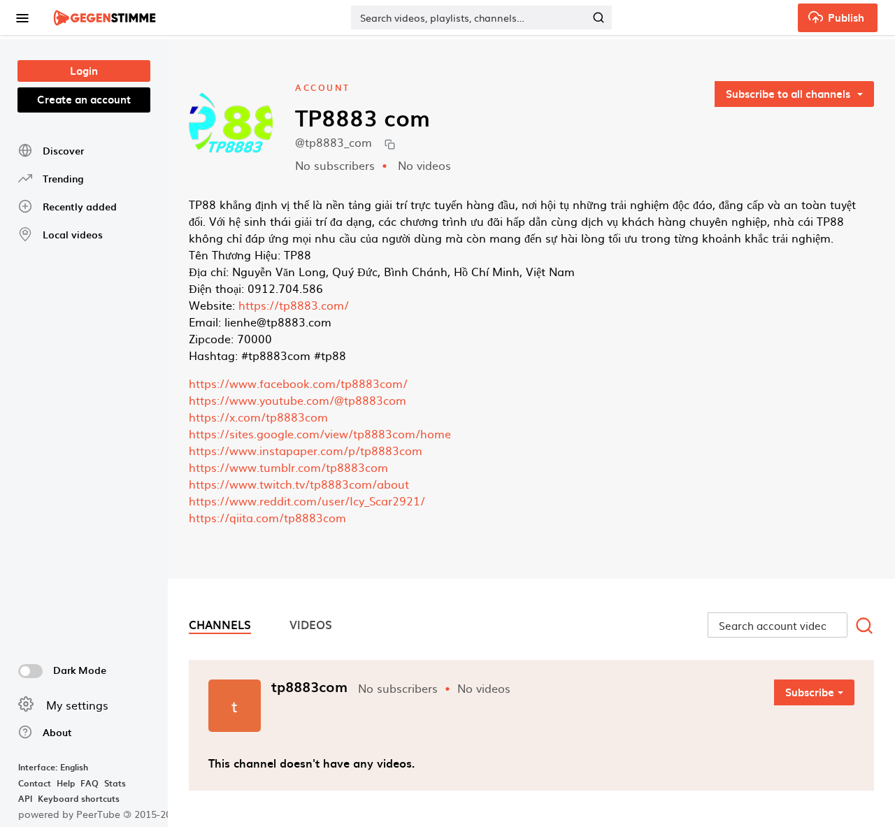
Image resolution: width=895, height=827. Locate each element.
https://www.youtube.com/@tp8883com (297, 399)
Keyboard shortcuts (79, 798)
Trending (63, 178)
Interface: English (53, 767)
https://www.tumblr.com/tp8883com (288, 467)
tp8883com (309, 686)
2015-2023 (152, 814)
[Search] (598, 17)
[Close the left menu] (21, 17)
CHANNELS (220, 624)
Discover (63, 150)
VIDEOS (310, 624)
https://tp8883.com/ (293, 304)
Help (66, 783)
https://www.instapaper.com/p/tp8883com (305, 450)
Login (84, 70)
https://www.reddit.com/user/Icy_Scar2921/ (307, 500)
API (25, 798)
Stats (115, 783)
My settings (77, 704)
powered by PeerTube (69, 814)
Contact (34, 783)
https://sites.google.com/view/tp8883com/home (320, 433)
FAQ (89, 783)
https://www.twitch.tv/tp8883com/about (299, 483)
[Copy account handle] (390, 144)
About (57, 732)
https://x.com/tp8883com (258, 416)
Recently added (80, 206)
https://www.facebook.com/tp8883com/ (298, 383)
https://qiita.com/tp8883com (267, 517)
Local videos (73, 234)
